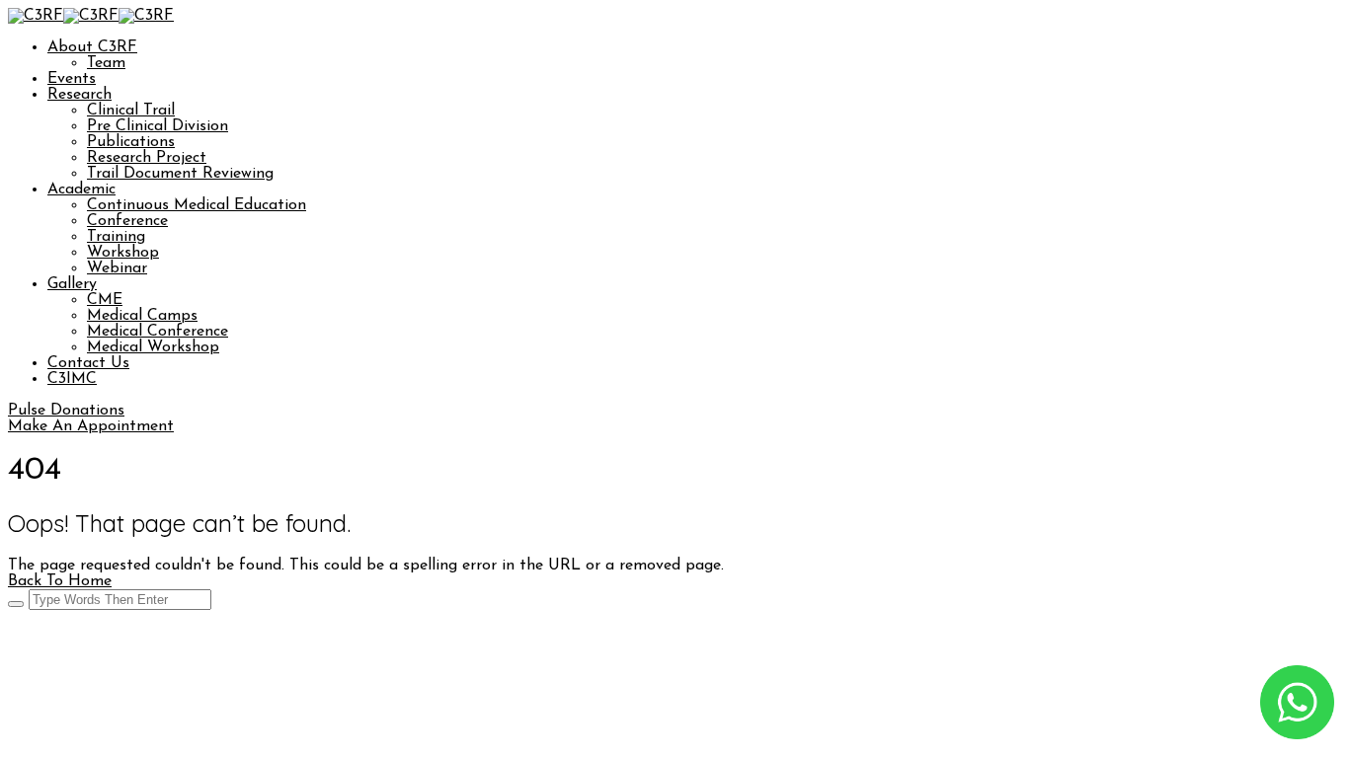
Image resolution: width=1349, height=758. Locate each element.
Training (116, 237)
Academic (81, 189)
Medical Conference (157, 332)
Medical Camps (142, 316)
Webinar (117, 268)
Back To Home (60, 581)
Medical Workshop (153, 347)
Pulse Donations (66, 410)
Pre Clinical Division (157, 126)
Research (79, 95)
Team (106, 63)
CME (104, 300)
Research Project (146, 158)
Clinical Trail (131, 110)
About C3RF (92, 47)
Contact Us (88, 363)
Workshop (123, 253)
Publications (131, 142)
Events (71, 79)
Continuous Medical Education (196, 205)
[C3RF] (35, 16)
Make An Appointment (91, 426)
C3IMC (72, 379)
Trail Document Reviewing (180, 174)
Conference (127, 221)
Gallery (72, 284)
